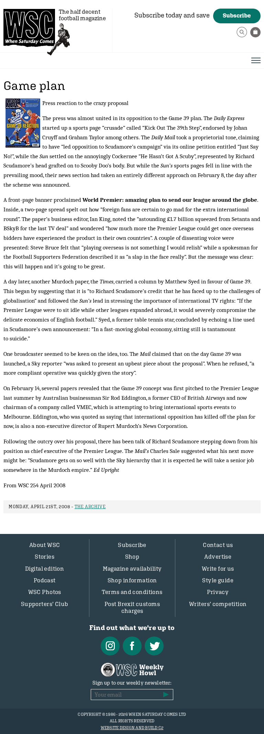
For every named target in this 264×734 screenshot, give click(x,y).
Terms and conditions (132, 592)
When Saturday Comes (29, 28)
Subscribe (237, 15)
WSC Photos (44, 592)
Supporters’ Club (44, 604)
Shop (132, 556)
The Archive (90, 506)
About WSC (44, 544)
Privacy (218, 592)
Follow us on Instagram (110, 646)
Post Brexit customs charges (132, 607)
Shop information (132, 580)
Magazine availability (132, 568)
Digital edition (44, 568)
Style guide (217, 580)
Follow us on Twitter (154, 646)
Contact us (218, 544)
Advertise (217, 556)
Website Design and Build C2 (132, 727)
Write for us (218, 568)
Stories (44, 556)
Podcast (45, 580)
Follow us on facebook (132, 646)
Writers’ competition (218, 604)
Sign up (166, 694)
